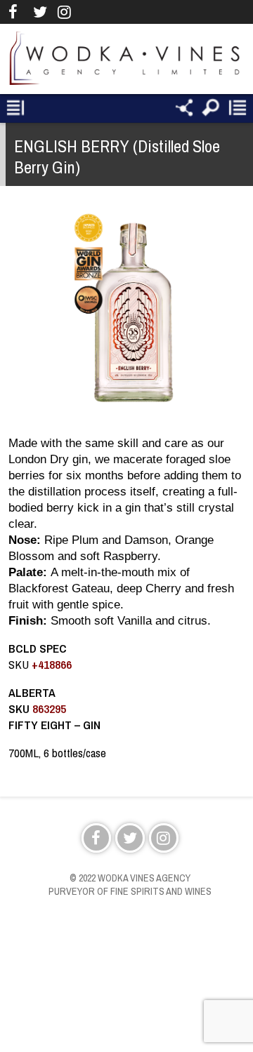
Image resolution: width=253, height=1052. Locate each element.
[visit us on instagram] (64, 12)
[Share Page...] (184, 108)
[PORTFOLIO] (15, 108)
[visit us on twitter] (39, 12)
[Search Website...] (211, 108)
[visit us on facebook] (15, 12)
